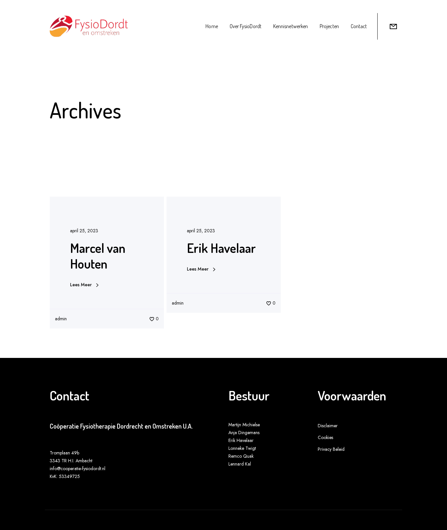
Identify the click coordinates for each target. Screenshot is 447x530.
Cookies (325, 437)
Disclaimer (328, 425)
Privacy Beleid (331, 449)
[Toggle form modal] (393, 26)
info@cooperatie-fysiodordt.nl (77, 468)
